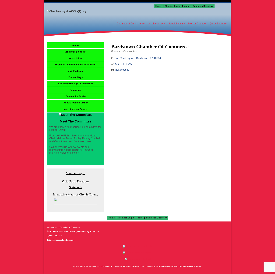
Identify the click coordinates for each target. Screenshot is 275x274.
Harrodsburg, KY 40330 (74, 232)
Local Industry (155, 23)
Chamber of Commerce (130, 23)
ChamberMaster (186, 266)
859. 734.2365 (55, 236)
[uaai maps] (75, 201)
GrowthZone (161, 266)
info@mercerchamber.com (61, 240)
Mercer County (196, 23)
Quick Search (217, 23)
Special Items (175, 23)
